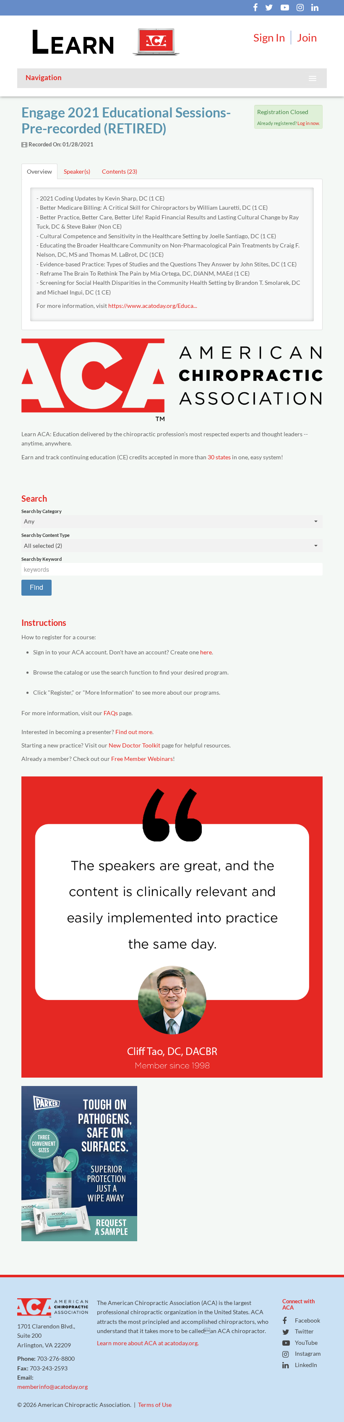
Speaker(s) (77, 171)
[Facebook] (252, 8)
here (206, 652)
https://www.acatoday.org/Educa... (152, 305)
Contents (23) (119, 171)
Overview (39, 171)
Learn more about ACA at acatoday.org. (148, 1342)
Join (307, 37)
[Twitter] (266, 8)
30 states (219, 457)
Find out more (133, 731)
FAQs (111, 712)
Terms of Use (155, 1404)
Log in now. (308, 123)
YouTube (306, 1342)
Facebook (307, 1320)
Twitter (304, 1331)
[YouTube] (281, 8)
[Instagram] (297, 8)
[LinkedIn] (311, 8)
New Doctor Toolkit (134, 745)
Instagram (308, 1353)
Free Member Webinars (142, 758)
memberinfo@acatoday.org (52, 1386)
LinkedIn (306, 1364)
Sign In (269, 37)
